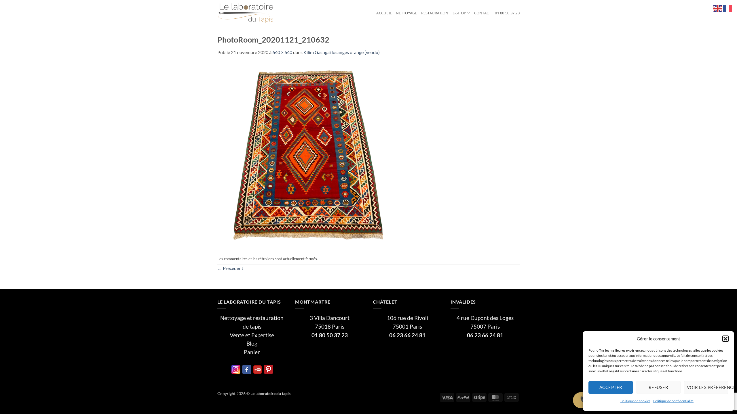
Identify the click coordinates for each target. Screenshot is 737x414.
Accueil (384, 13)
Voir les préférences (707, 387)
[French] (728, 8)
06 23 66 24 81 (407, 335)
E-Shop (459, 13)
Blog (251, 343)
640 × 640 (282, 52)
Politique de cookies (635, 401)
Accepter (610, 387)
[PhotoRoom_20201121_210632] (309, 154)
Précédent (230, 268)
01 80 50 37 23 (507, 13)
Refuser (658, 387)
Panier (252, 352)
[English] (718, 8)
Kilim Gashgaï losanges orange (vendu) (341, 52)
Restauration (435, 13)
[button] (725, 339)
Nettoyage (406, 13)
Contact (482, 13)
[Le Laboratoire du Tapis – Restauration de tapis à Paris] (246, 13)
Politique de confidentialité (673, 401)
